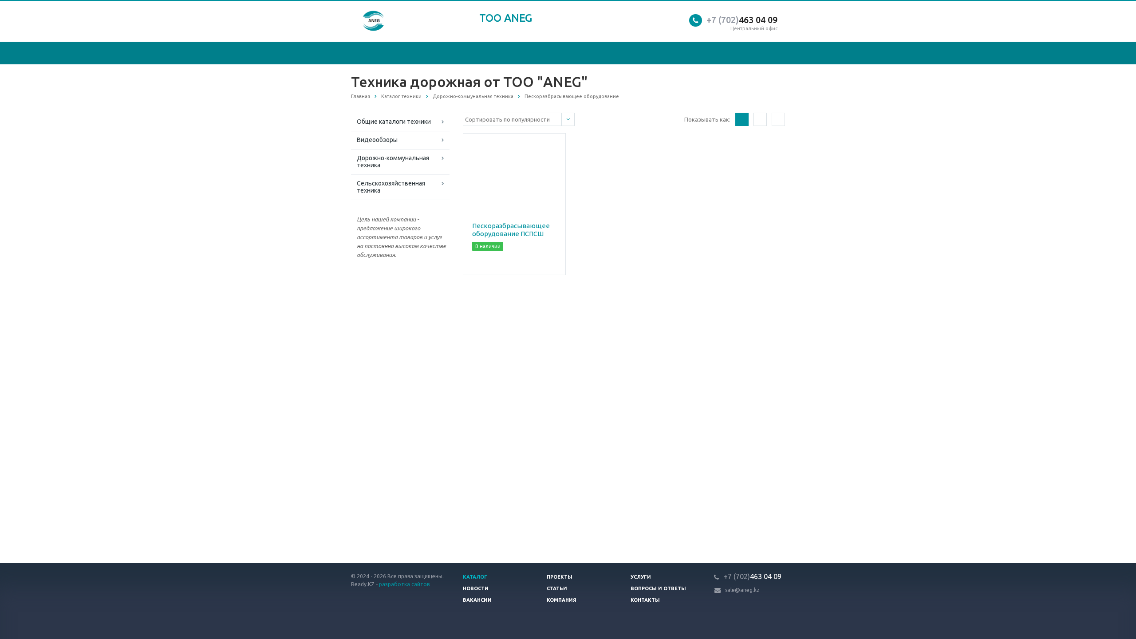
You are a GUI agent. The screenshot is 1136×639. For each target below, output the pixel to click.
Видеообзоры (377, 139)
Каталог (475, 577)
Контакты (645, 600)
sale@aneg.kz (742, 590)
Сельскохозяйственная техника (391, 187)
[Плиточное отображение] (742, 119)
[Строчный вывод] (760, 119)
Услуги (641, 577)
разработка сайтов (404, 584)
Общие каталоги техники (394, 121)
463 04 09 (741, 20)
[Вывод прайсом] (778, 119)
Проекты (559, 577)
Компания (561, 600)
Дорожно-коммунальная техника (393, 161)
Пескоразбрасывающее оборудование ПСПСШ (511, 229)
